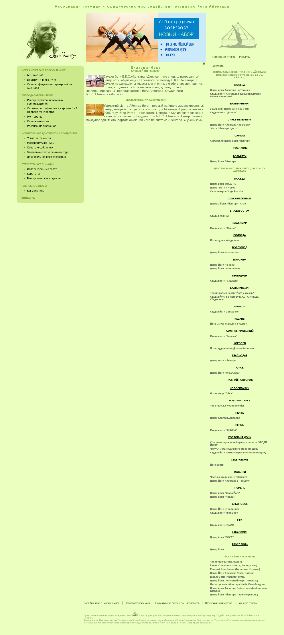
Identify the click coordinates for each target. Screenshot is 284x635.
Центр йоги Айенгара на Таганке (230, 90)
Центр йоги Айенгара (223, 161)
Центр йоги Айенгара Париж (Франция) (234, 594)
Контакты (218, 66)
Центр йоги (217, 549)
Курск (240, 367)
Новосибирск (239, 388)
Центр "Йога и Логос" (223, 187)
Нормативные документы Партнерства (177, 603)
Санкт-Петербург (239, 119)
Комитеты (33, 173)
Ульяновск (240, 504)
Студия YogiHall (219, 215)
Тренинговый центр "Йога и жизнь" (232, 293)
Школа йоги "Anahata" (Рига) (227, 576)
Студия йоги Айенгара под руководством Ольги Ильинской (235, 95)
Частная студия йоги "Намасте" (229, 477)
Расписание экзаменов (41, 126)
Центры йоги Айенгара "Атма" (228, 203)
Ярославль (240, 147)
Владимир (240, 223)
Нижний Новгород (240, 380)
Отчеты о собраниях (40, 147)
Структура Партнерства (218, 603)
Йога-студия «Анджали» (224, 240)
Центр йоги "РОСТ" (222, 537)
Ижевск (239, 306)
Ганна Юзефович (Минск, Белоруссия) (233, 565)
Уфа (239, 520)
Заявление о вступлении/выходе (47, 152)
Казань (240, 318)
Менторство (34, 116)
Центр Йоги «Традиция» (224, 509)
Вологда (239, 235)
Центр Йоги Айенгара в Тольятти (230, 480)
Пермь (239, 425)
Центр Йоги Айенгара (223, 360)
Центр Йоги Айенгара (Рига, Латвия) (232, 573)
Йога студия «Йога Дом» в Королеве (232, 348)
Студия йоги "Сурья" (223, 228)
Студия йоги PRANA (222, 525)
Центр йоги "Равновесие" (225, 268)
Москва (239, 85)
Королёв (240, 343)
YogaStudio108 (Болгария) (226, 561)
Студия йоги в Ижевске (224, 311)
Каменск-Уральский (240, 331)
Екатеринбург (239, 103)
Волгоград (239, 247)
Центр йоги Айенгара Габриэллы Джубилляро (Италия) (238, 589)
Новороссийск (239, 400)
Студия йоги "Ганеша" (223, 336)
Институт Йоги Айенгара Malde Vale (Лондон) (237, 584)
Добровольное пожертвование (46, 156)
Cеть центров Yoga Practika (226, 191)
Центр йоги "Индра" (222, 496)
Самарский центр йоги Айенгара (230, 140)
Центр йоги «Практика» (224, 252)
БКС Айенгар (35, 75)
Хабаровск (239, 532)
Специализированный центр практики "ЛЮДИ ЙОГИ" (238, 443)
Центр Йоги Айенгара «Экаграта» (230, 124)
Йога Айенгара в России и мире (43, 70)
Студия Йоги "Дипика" (146, 70)
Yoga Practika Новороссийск (227, 405)
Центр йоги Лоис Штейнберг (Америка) (234, 580)
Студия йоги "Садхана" (224, 280)
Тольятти (240, 156)
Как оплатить (35, 190)
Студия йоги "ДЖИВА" (223, 430)
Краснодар (239, 355)
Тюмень (239, 488)
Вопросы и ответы (224, 57)
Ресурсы (244, 57)
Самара (240, 135)
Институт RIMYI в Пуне (41, 79)
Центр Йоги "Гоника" (222, 264)
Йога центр (217, 464)
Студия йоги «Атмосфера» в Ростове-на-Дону (238, 452)
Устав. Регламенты (39, 138)
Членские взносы (34, 185)
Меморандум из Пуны (41, 142)
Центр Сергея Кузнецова (225, 418)
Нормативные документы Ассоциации (49, 133)
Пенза (239, 412)
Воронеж (239, 259)
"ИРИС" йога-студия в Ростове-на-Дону (234, 448)
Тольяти (240, 472)
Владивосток (239, 210)
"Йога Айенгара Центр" (224, 128)
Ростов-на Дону (239, 437)
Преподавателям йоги (37, 95)
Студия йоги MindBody (224, 512)
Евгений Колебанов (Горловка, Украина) (235, 569)
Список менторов (38, 121)
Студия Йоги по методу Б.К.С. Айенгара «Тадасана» (234, 298)
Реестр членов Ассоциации (44, 178)
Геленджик (239, 275)
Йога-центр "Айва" (221, 393)
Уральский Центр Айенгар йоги (146, 100)
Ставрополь (239, 459)
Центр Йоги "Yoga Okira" (225, 372)
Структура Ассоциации (38, 164)
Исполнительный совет (42, 169)
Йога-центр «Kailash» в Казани (228, 324)
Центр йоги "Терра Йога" (225, 493)
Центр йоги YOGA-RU (223, 183)
